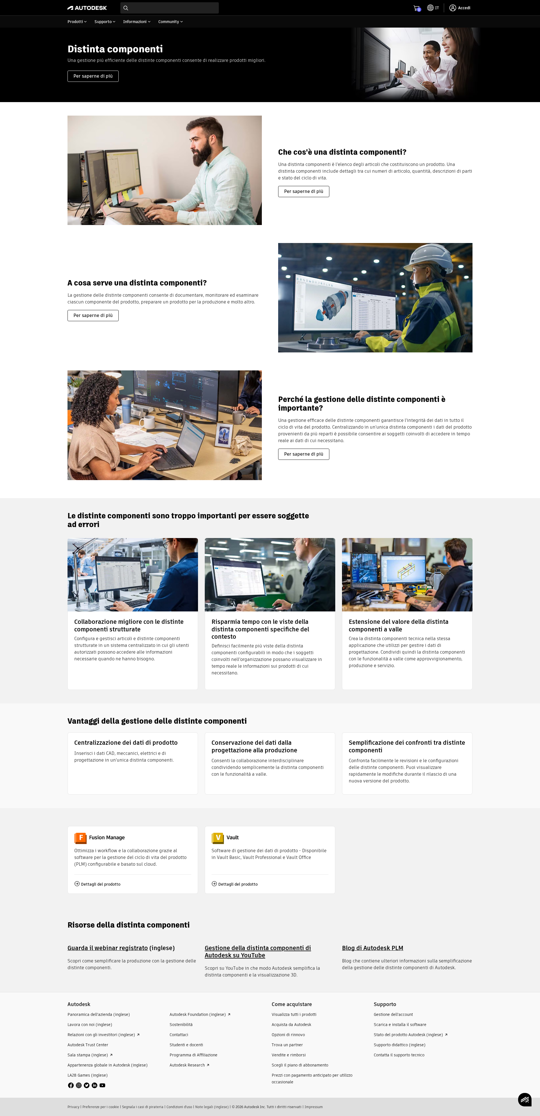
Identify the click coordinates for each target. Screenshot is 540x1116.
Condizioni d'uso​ (179, 1106)
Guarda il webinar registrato (108, 948)
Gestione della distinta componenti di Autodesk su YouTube (258, 951)
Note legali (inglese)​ (212, 1106)
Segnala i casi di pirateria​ (142, 1106)
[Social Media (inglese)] (87, 1085)
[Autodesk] (87, 7)
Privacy (73, 1106)
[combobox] (169, 8)
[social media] (87, 1085)
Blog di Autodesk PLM (372, 948)
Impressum (314, 1106)
